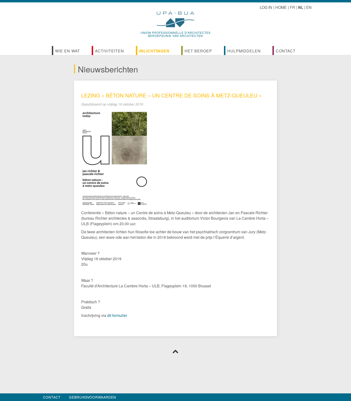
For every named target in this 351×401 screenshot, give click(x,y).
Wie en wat (67, 51)
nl (300, 7)
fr (292, 7)
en (309, 7)
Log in (266, 7)
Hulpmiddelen (244, 51)
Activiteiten (109, 51)
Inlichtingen (154, 51)
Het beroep (198, 51)
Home (281, 7)
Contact (286, 51)
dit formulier (117, 315)
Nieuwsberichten (108, 69)
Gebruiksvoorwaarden (92, 397)
